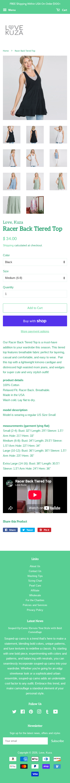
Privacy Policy (35, 610)
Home (6, 50)
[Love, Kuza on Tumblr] (47, 712)
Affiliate (35, 590)
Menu (12, 10)
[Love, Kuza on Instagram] (39, 712)
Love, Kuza (45, 752)
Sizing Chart (35, 580)
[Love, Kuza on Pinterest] (31, 712)
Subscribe (57, 741)
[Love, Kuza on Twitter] (14, 712)
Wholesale (35, 595)
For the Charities (35, 600)
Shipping (8, 245)
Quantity (8, 287)
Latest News (35, 621)
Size (6, 271)
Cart (64, 10)
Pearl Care (35, 585)
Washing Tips (35, 576)
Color (6, 255)
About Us (35, 566)
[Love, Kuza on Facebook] (22, 712)
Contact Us (35, 571)
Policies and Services (35, 605)
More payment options (35, 331)
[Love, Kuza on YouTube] (55, 712)
